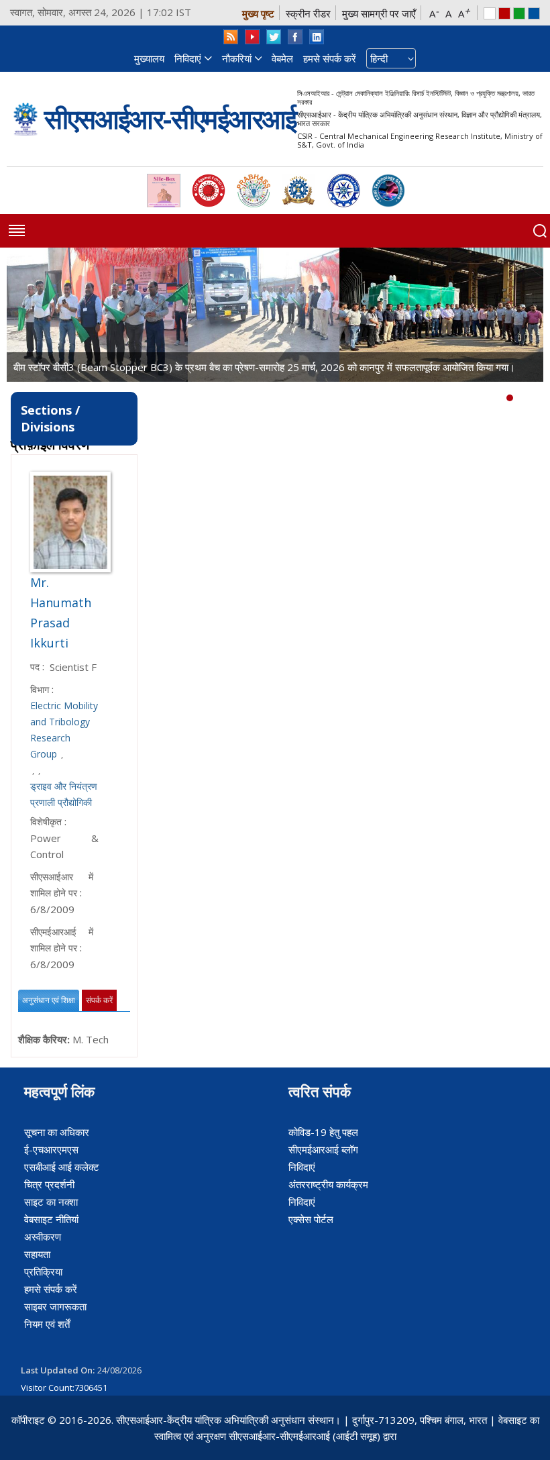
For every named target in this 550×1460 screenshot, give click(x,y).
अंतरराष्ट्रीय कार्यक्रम (328, 1184)
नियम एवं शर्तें (47, 1324)
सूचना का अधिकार (56, 1132)
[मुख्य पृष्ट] (25, 119)
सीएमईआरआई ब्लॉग (323, 1149)
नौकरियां (237, 58)
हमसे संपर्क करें (329, 58)
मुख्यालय (149, 58)
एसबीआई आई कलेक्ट (61, 1167)
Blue (534, 13)
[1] (519, 398)
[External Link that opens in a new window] (163, 190)
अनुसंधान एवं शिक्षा (48, 1000)
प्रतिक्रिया (43, 1271)
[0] (509, 398)
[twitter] (273, 36)
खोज (540, 231)
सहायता (37, 1254)
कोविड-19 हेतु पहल (323, 1132)
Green (519, 13)
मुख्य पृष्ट (258, 13)
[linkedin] (316, 36)
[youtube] (252, 36)
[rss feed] (230, 36)
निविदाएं (187, 58)
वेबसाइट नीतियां (51, 1219)
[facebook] (295, 36)
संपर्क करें (99, 1000)
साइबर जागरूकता (55, 1306)
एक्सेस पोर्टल (310, 1219)
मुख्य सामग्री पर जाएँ (379, 13)
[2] (530, 398)
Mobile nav (17, 231)
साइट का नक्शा (51, 1201)
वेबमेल (282, 58)
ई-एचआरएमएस (51, 1149)
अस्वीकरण (42, 1236)
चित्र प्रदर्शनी (49, 1184)
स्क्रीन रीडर (308, 13)
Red (504, 13)
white (490, 13)
